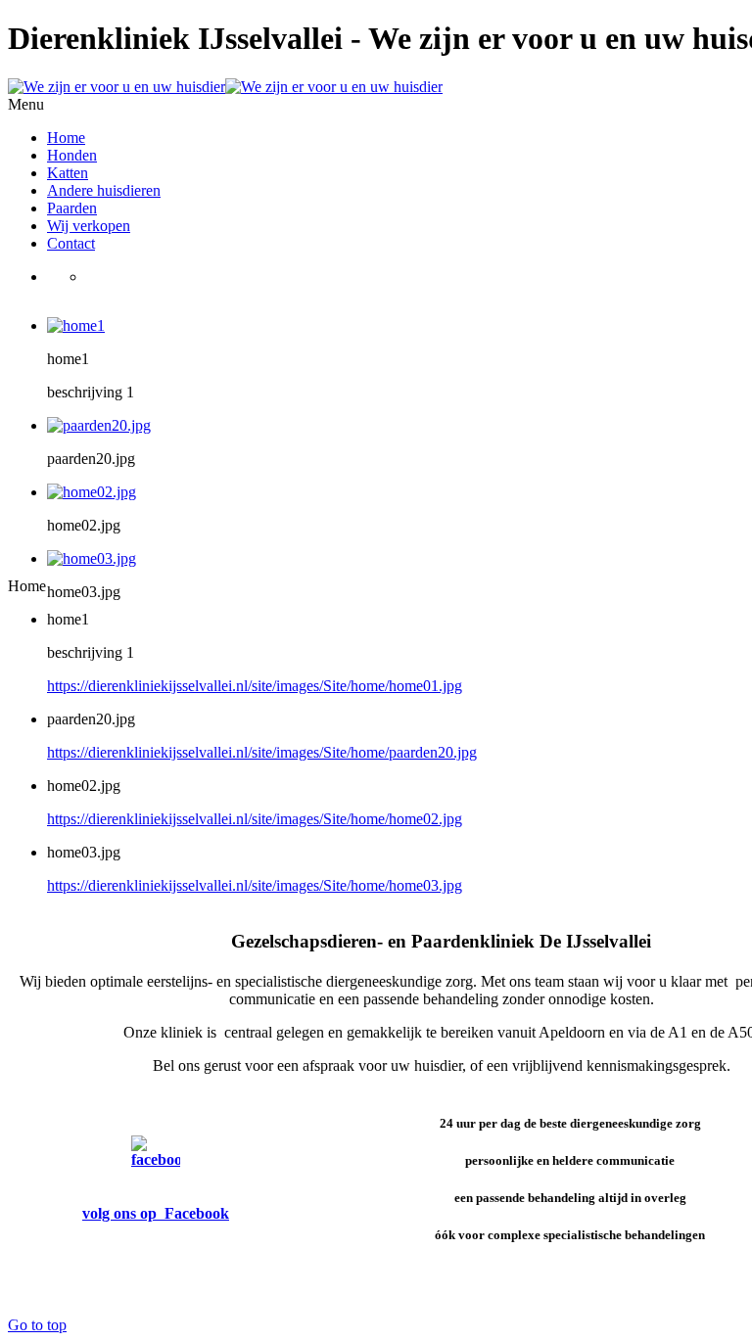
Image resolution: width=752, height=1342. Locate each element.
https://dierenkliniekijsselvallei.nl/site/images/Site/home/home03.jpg (254, 885)
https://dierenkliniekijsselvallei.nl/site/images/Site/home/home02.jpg (254, 818)
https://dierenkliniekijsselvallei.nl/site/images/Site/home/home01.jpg (254, 685)
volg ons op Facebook (155, 1213)
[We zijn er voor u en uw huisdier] (225, 86)
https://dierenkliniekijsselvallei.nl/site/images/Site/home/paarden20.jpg (262, 752)
